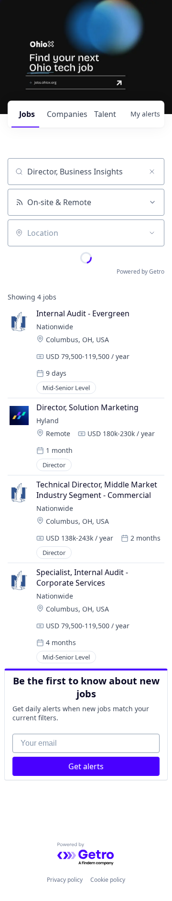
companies (66, 114)
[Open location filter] (151, 232)
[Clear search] (151, 171)
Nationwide (54, 326)
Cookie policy (107, 880)
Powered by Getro (140, 271)
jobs (27, 114)
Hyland (47, 420)
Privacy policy (65, 880)
